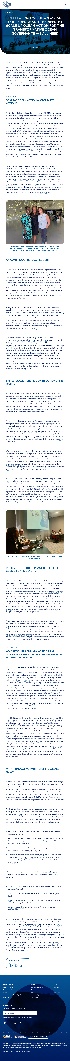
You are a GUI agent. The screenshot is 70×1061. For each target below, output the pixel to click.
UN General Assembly (34, 325)
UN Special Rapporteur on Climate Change (28, 179)
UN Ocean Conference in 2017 (40, 83)
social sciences (11, 683)
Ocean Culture (6, 997)
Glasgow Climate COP (26, 631)
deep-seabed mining (50, 733)
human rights (48, 491)
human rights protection (42, 192)
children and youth (19, 723)
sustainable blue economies (31, 924)
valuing (18, 855)
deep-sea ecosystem (28, 857)
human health (12, 862)
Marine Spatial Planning (9, 990)
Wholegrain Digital (26, 1051)
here (35, 328)
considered (26, 738)
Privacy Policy (57, 990)
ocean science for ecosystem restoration (19, 634)
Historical (11, 900)
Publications (56, 987)
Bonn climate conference (14, 157)
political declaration (33, 70)
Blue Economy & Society (9, 987)
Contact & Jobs (35, 997)
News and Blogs (35, 995)
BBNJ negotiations (21, 733)
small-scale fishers (54, 393)
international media (23, 356)
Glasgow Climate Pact (26, 149)
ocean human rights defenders (34, 431)
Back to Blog (8, 13)
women (52, 718)
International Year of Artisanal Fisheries (31, 411)
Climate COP (56, 992)
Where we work (35, 990)
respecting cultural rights (33, 850)
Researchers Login (37, 1037)
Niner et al (20, 814)
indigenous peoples (23, 680)
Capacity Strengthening (9, 992)
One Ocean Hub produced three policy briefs (32, 340)
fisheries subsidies (14, 601)
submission (36, 184)
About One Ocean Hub (37, 987)
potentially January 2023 (22, 368)
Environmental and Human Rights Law (13, 995)
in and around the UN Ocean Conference (31, 812)
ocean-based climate (44, 189)
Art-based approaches (16, 907)
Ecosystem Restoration (33, 624)
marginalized (35, 741)
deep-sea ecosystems (46, 929)
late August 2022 (11, 345)
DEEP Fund (33, 992)
